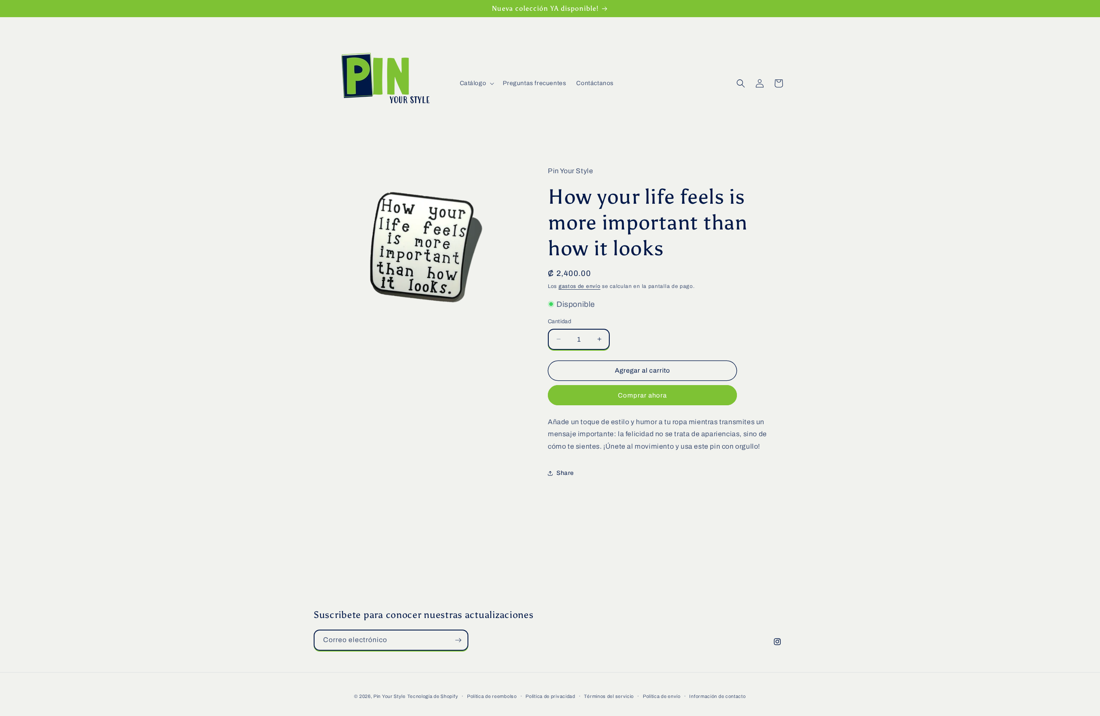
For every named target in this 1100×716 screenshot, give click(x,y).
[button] (476, 83)
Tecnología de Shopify (432, 696)
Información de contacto (717, 696)
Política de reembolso (492, 696)
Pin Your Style (389, 696)
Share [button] (565, 473)
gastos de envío (580, 286)
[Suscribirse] (458, 640)
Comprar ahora (642, 395)
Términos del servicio (609, 696)
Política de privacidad (550, 696)
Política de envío (662, 696)
